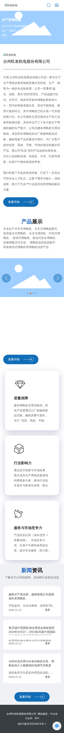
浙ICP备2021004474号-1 (32, 724)
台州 (29, 718)
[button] (27, 293)
